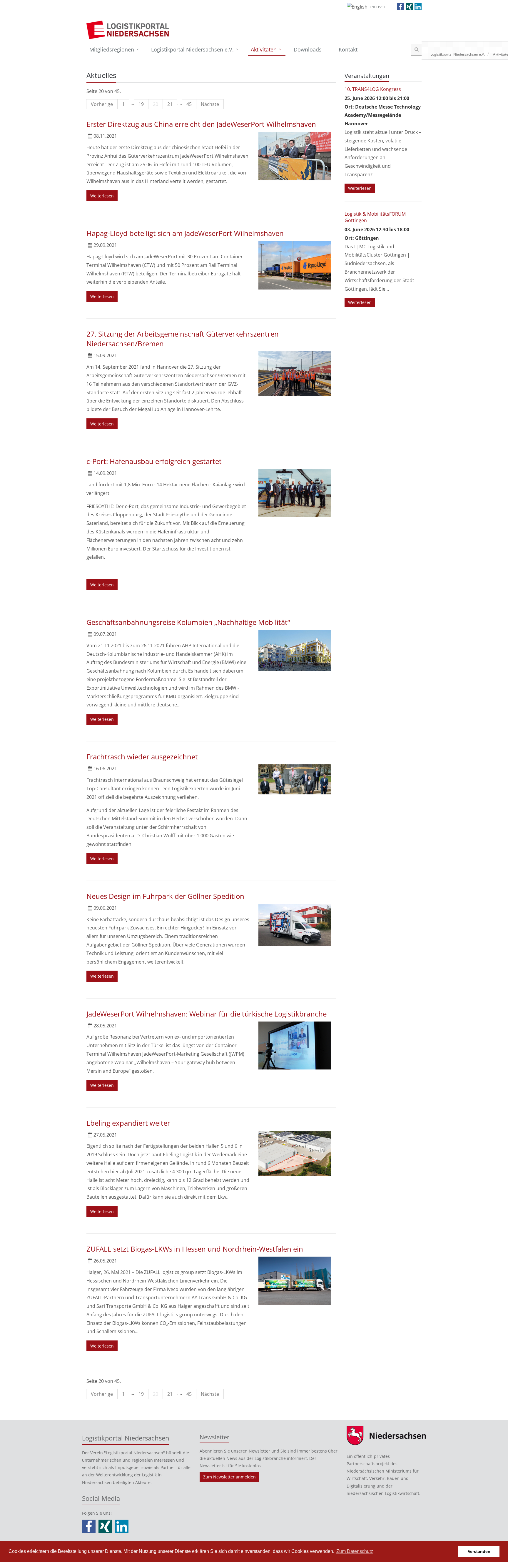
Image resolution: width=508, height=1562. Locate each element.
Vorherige (102, 104)
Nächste (210, 104)
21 (170, 104)
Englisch (377, 7)
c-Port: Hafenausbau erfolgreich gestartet (154, 461)
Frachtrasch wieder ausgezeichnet (142, 756)
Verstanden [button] (479, 1551)
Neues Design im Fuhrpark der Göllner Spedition (165, 896)
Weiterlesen (102, 196)
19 (141, 104)
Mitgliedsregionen (111, 49)
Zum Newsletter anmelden (229, 1477)
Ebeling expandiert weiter (128, 1123)
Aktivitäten (264, 49)
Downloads (308, 49)
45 (189, 104)
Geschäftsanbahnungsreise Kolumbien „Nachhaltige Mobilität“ (188, 622)
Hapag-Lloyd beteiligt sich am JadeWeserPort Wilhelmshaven (185, 233)
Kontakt (348, 49)
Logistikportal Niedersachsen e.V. (192, 49)
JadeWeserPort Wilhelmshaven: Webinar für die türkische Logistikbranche (206, 1014)
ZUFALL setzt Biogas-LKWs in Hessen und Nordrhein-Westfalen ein (194, 1249)
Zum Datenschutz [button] (354, 1551)
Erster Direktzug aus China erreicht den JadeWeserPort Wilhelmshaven (201, 124)
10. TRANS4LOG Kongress (373, 89)
